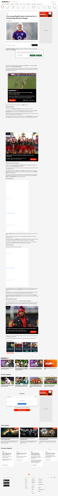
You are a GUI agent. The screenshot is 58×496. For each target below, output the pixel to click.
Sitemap (26, 487)
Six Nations (30, 116)
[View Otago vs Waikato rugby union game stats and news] (7, 8)
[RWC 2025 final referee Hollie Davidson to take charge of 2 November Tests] (27, 344)
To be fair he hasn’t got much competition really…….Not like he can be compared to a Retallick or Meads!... (7, 460)
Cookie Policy (40, 482)
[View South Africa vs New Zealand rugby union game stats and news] (23, 8)
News (2, 4)
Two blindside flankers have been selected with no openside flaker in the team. (50, 456)
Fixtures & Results (7, 4)
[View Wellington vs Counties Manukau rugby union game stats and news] (33, 8)
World (32, 489)
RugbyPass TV (28, 4)
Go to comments (5, 465)
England (26, 65)
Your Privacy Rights (19, 55)
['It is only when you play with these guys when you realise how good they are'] (10, 344)
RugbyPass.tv (33, 480)
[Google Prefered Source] (34, 45)
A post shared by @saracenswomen (17, 285)
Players (24, 4)
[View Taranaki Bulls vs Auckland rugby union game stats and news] (49, 8)
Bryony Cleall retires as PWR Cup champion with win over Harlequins (20, 155)
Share (14, 45)
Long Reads (12, 4)
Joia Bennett (19, 289)
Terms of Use (40, 480)
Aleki (23, 170)
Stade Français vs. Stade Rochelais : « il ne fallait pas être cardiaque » (35, 349)
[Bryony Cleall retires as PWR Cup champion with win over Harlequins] (22, 143)
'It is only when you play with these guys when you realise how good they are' (10, 349)
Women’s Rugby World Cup (16, 66)
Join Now (33, 479)
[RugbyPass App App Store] (11, 481)
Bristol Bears (14, 108)
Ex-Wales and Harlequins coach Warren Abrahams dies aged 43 (21, 328)
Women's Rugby (33, 4)
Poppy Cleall (18, 295)
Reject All (32, 55)
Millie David (19, 108)
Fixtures (26, 480)
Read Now (33, 159)
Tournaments (17, 4)
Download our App (39, 4)
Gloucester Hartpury (22, 300)
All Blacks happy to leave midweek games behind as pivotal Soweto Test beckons (35, 454)
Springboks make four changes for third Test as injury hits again (22, 454)
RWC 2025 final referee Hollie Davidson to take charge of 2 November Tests (27, 349)
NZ (32, 491)
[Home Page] (6, 2)
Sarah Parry (11, 233)
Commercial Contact (41, 489)
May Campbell (8, 111)
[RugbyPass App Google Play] (11, 483)
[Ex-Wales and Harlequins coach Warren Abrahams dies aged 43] (22, 316)
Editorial (39, 491)
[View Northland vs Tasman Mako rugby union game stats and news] (38, 8)
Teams (21, 4)
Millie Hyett (29, 300)
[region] (29, 54)
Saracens (35, 110)
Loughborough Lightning (15, 49)
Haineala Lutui (22, 165)
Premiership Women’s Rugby (10, 48)
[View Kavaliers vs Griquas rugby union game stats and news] (44, 8)
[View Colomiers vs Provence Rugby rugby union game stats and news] (54, 8)
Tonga (17, 170)
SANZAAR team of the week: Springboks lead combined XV (50, 454)
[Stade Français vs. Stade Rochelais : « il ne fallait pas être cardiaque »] (35, 344)
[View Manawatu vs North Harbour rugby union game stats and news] (12, 8)
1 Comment (9, 45)
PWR (23, 104)
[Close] (42, 51)
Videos (26, 486)
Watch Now (12, 100)
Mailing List (33, 482)
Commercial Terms (41, 484)
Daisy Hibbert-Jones (13, 176)
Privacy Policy (40, 479)
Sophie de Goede (11, 295)
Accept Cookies (39, 55)
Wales (14, 241)
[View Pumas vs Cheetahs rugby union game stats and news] (18, 8)
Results (26, 482)
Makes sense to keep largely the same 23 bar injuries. (22, 457)
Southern (33, 487)
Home (26, 479)
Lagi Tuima (17, 239)
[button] (10, 436)
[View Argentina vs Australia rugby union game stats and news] (28, 8)
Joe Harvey (10, 20)
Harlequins (7, 49)
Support (39, 487)
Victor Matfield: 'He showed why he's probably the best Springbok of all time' (6, 454)
